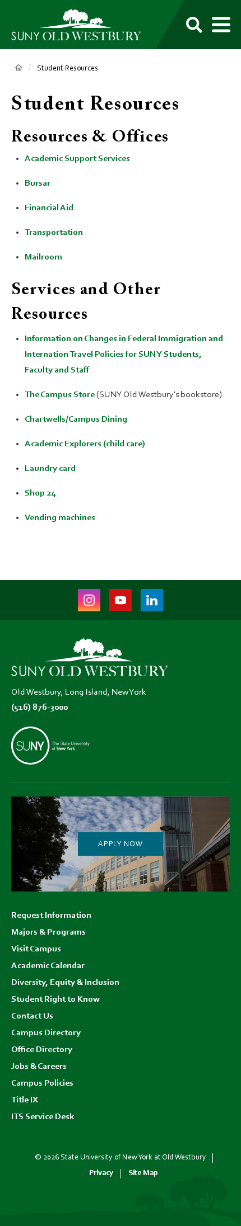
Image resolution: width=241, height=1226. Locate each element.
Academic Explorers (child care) (85, 444)
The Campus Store (60, 394)
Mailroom (43, 257)
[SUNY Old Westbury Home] (81, 24)
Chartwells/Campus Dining (76, 419)
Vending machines (60, 517)
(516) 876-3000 (39, 707)
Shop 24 (40, 493)
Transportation (54, 232)
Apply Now (120, 844)
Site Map (143, 1173)
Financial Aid (50, 208)
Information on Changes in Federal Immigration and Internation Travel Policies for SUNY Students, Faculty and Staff (124, 354)
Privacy (101, 1173)
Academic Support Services (77, 158)
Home (18, 67)
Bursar (37, 183)
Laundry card (50, 468)
